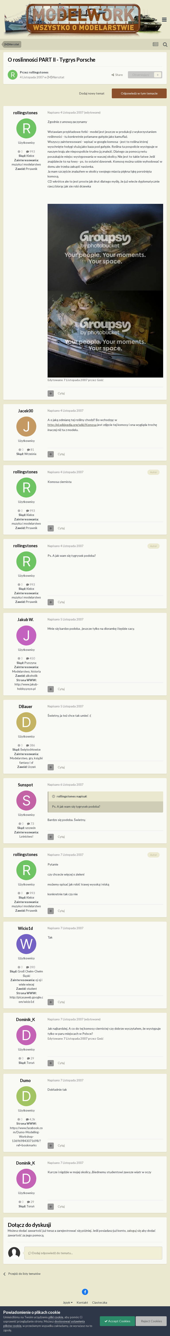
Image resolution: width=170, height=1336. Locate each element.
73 (32, 823)
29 (32, 1058)
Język (67, 1302)
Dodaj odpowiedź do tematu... (52, 1253)
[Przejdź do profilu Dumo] (26, 1096)
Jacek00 (25, 410)
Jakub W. (25, 619)
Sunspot (25, 784)
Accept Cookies (119, 1321)
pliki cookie (55, 1317)
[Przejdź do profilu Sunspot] (26, 801)
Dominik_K (25, 1019)
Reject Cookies (151, 1321)
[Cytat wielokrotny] (51, 393)
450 (32, 658)
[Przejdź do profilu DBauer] (26, 722)
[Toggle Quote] (54, 796)
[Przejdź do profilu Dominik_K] (26, 1035)
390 (32, 967)
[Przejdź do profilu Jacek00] (26, 427)
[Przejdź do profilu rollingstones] (12, 75)
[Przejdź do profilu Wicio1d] (26, 944)
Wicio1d (25, 928)
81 (32, 449)
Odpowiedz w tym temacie (139, 93)
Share (118, 75)
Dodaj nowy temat (91, 93)
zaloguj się (134, 1230)
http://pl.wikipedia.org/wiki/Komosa (72, 425)
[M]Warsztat (55, 77)
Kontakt (82, 1302)
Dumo (25, 1080)
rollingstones (38, 72)
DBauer (25, 706)
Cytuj (61, 393)
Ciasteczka (99, 1302)
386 (32, 745)
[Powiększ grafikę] (105, 247)
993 (32, 151)
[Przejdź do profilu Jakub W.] (26, 635)
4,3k (32, 1119)
